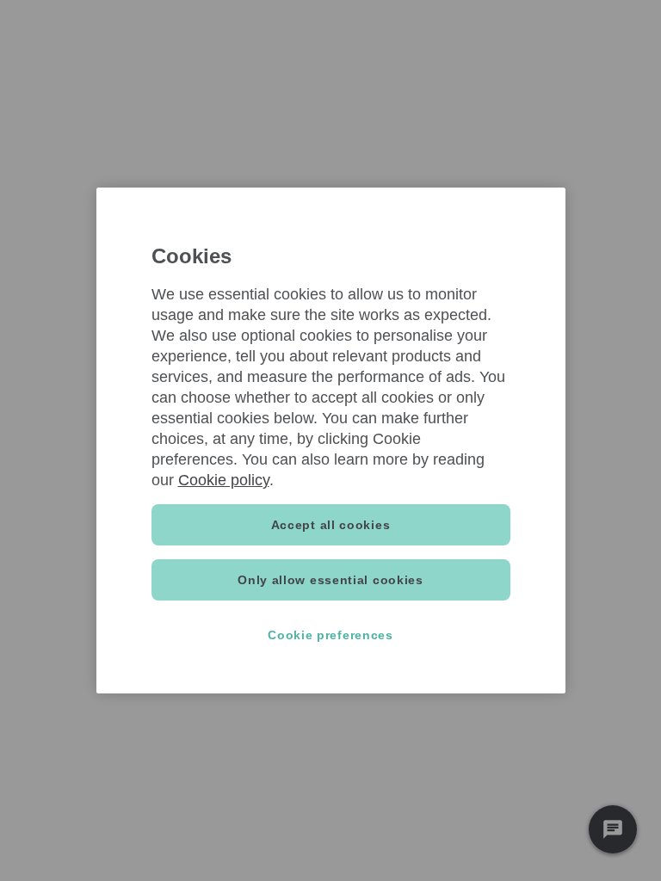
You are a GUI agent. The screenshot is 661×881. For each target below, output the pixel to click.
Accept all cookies (331, 525)
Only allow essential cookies (330, 580)
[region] (330, 440)
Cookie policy (223, 480)
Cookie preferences (330, 635)
